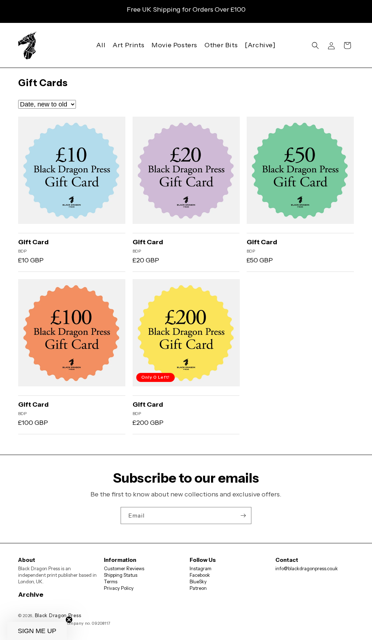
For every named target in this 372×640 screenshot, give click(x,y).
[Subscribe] (243, 515)
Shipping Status (120, 575)
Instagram (200, 568)
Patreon (198, 588)
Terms (110, 581)
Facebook (200, 575)
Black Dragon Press (58, 615)
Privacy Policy (119, 588)
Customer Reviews (124, 568)
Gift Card (33, 242)
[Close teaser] (69, 619)
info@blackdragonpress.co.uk (306, 568)
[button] (315, 45)
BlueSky (198, 581)
